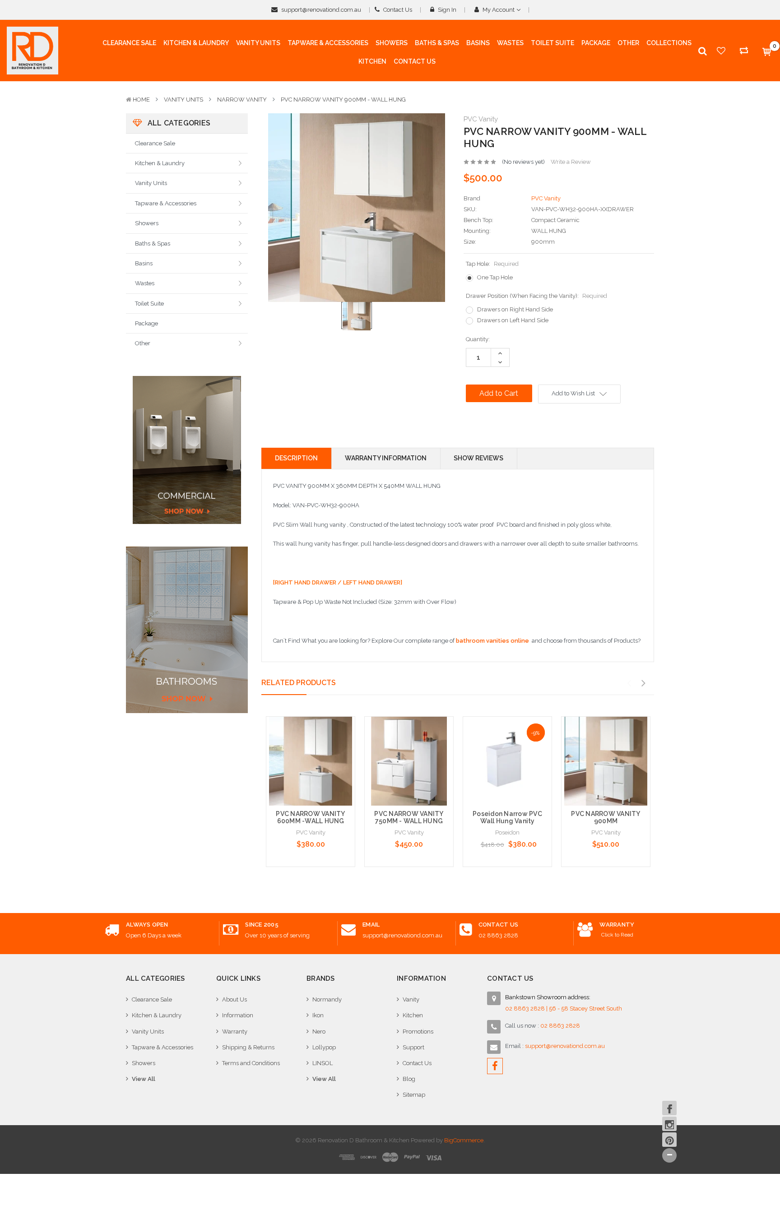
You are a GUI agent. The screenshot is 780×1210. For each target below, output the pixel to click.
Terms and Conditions (251, 1063)
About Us (234, 999)
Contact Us (397, 9)
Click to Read (617, 935)
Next (643, 683)
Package (146, 323)
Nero (318, 1031)
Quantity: (478, 339)
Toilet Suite (149, 303)
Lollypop (324, 1047)
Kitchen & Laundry (160, 163)
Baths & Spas (152, 243)
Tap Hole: (492, 263)
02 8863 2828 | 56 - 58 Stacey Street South (563, 1008)
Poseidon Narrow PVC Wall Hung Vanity (507, 817)
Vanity (411, 999)
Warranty (234, 1031)
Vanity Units (183, 99)
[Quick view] (310, 742)
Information (237, 1015)
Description (296, 458)
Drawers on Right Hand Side (515, 309)
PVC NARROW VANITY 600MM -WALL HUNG (310, 817)
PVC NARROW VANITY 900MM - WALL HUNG (343, 99)
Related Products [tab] (298, 682)
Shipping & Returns (248, 1047)
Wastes (144, 283)
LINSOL (322, 1063)
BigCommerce (463, 1140)
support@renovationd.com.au (320, 9)
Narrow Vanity (242, 99)
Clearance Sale (155, 143)
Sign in (446, 9)
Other (142, 343)
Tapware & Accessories (165, 203)
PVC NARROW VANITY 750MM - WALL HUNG (408, 817)
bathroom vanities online (492, 640)
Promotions (418, 1031)
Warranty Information (386, 458)
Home (141, 99)
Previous (628, 683)
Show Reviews (478, 458)
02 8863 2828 (498, 935)
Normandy (327, 999)
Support (413, 1047)
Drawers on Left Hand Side (512, 320)
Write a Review (571, 161)
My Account (498, 9)
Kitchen (413, 1015)
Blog (409, 1079)
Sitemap (414, 1094)
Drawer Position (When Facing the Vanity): (536, 295)
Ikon (318, 1015)
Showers (146, 223)
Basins (144, 263)
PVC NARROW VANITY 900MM (605, 817)
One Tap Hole (495, 277)
